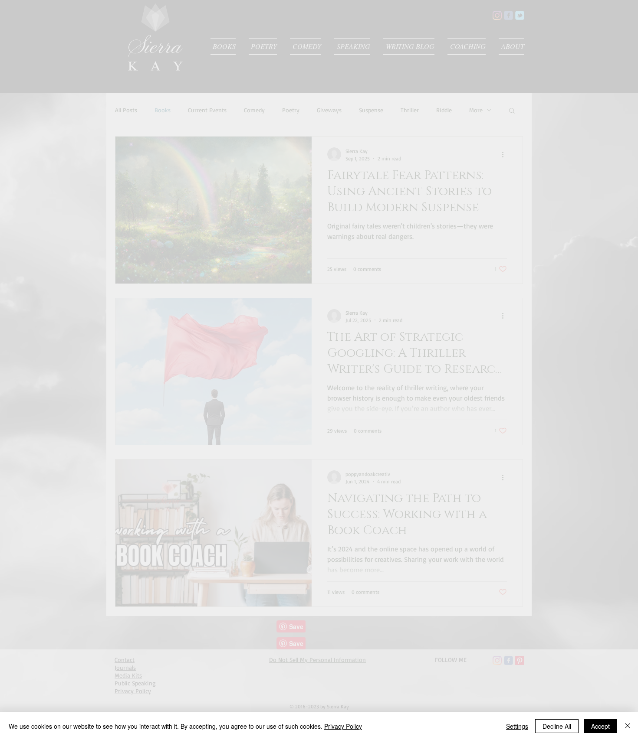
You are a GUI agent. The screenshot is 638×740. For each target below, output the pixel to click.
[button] (313, 357)
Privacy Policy (343, 726)
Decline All (557, 726)
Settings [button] (517, 726)
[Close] (627, 726)
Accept (600, 726)
